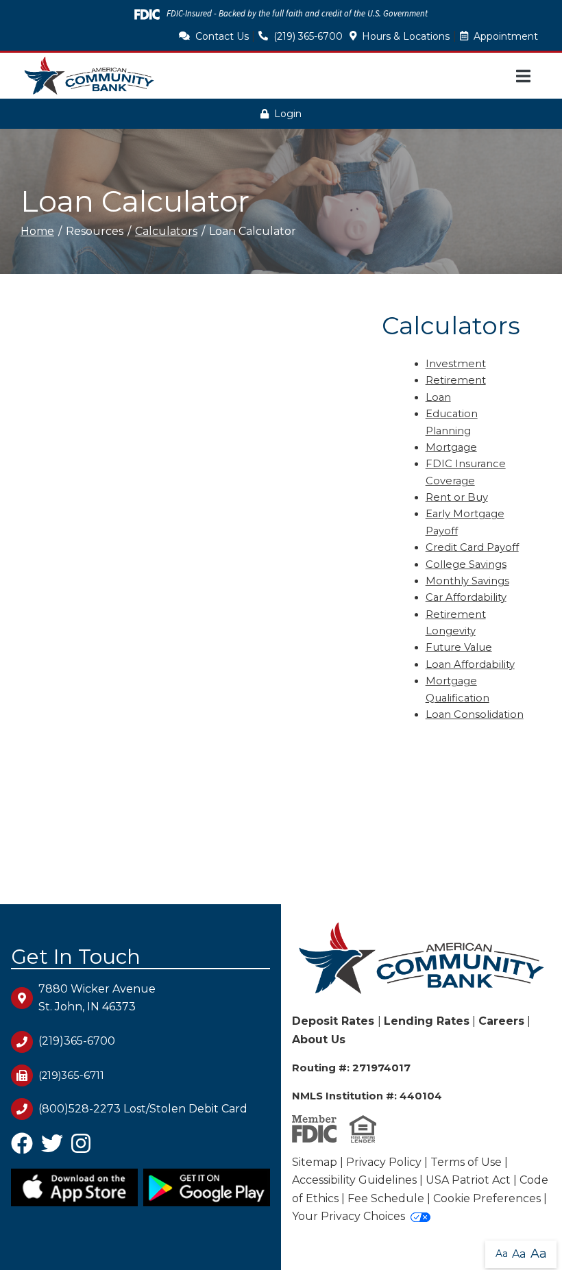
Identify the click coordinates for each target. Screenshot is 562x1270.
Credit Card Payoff (472, 547)
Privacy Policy (384, 1162)
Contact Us (222, 36)
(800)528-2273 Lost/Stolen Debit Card (142, 1108)
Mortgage (451, 447)
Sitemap (314, 1162)
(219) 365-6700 (308, 36)
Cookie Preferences (487, 1198)
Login (288, 114)
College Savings (466, 564)
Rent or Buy (457, 497)
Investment (456, 364)
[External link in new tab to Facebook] (22, 1147)
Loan (438, 397)
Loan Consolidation (475, 714)
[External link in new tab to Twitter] (52, 1147)
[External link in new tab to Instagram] (80, 1147)
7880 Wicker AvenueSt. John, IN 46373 (97, 997)
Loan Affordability (470, 664)
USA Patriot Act (468, 1179)
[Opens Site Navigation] (523, 76)
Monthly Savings (467, 581)
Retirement (456, 380)
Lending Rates (426, 1021)
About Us (318, 1039)
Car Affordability (466, 597)
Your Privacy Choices (348, 1216)
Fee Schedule (385, 1198)
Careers (501, 1021)
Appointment (506, 36)
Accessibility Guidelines (354, 1179)
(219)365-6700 (76, 1040)
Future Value (459, 647)
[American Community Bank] (89, 76)
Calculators (166, 231)
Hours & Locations (406, 36)
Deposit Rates (335, 1021)
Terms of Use (466, 1162)
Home (37, 231)
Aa (502, 1253)
